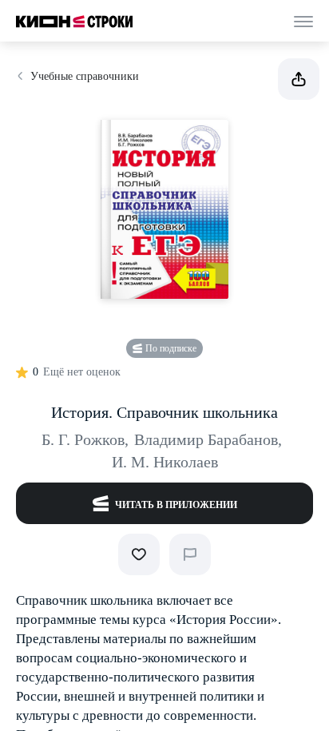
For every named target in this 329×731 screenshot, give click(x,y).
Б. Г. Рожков (85, 439)
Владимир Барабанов (208, 439)
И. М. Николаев (165, 462)
